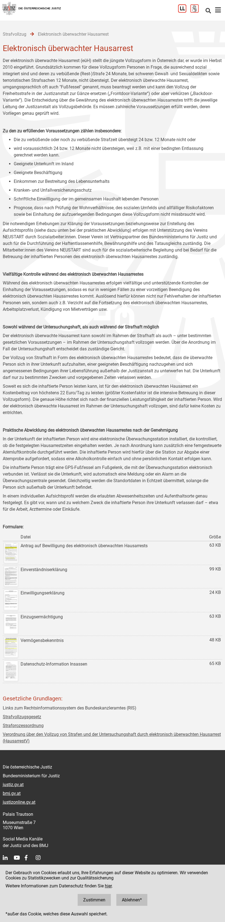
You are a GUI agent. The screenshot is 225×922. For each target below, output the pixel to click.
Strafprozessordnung (23, 725)
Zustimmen (94, 900)
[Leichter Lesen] (184, 11)
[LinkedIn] (8, 857)
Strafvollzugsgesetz (22, 716)
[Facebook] (30, 857)
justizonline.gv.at (19, 802)
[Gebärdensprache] (196, 11)
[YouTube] (19, 857)
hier (108, 886)
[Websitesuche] (208, 11)
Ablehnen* (132, 900)
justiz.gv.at (13, 784)
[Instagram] (41, 857)
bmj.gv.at (12, 793)
